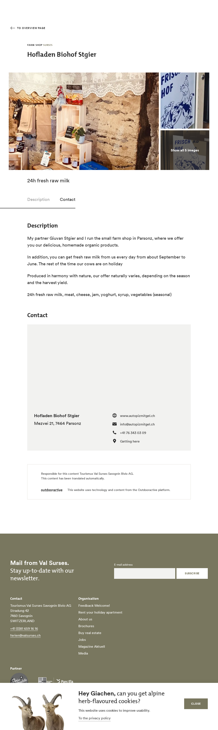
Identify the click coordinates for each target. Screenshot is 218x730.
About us (85, 619)
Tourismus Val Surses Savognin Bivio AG (106, 474)
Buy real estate (89, 633)
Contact (67, 199)
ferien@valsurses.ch (25, 635)
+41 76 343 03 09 (133, 433)
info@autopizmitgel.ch (137, 424)
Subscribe (192, 573)
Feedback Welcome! (94, 605)
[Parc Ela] (55, 681)
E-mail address (123, 564)
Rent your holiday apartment (100, 612)
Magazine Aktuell (91, 646)
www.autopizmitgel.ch (137, 416)
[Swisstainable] (19, 682)
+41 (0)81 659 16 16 (24, 628)
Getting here (130, 441)
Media (83, 653)
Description (38, 199)
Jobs (82, 639)
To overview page (30, 28)
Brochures (86, 626)
